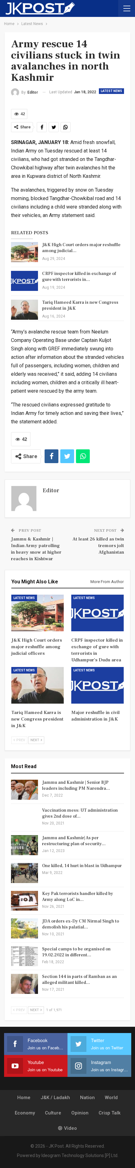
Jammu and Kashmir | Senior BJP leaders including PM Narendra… (76, 785)
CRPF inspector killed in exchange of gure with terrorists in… (79, 276)
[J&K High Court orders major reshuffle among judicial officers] (24, 252)
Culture (53, 1113)
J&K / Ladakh (55, 1097)
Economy (25, 1113)
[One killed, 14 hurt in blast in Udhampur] (24, 873)
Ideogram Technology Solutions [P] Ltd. (79, 1155)
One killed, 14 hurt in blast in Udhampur (82, 866)
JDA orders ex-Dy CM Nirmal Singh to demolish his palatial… (80, 924)
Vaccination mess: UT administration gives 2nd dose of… (80, 813)
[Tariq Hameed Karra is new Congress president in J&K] (24, 310)
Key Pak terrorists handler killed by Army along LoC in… (77, 896)
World (111, 1097)
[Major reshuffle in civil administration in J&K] (97, 685)
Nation (87, 1097)
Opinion (80, 1113)
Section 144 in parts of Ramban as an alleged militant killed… (79, 979)
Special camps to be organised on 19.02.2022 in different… (76, 952)
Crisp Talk (110, 1113)
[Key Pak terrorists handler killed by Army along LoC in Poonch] (24, 901)
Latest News (111, 91)
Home (23, 1097)
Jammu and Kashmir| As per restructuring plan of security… (74, 841)
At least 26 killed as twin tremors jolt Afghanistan (98, 545)
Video (70, 1128)
